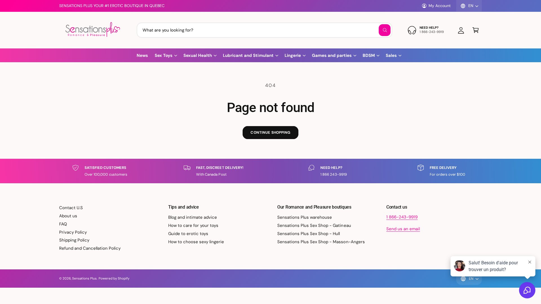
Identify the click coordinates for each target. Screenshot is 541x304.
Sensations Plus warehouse (304, 217)
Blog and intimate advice (192, 217)
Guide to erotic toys (188, 233)
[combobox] (264, 30)
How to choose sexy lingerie (196, 242)
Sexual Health (197, 55)
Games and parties (332, 55)
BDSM (369, 55)
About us (68, 216)
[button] (475, 30)
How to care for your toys (193, 225)
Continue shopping (270, 132)
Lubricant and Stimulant (248, 55)
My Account (440, 5)
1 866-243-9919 (402, 217)
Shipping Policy (74, 240)
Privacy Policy (73, 232)
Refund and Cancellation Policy (90, 248)
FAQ (63, 224)
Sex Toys (163, 55)
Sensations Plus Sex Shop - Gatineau (314, 225)
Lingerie (293, 55)
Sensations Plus (84, 278)
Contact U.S (71, 208)
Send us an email (403, 229)
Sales (391, 55)
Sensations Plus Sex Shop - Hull (308, 233)
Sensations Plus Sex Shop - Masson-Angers (321, 242)
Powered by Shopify (114, 278)
